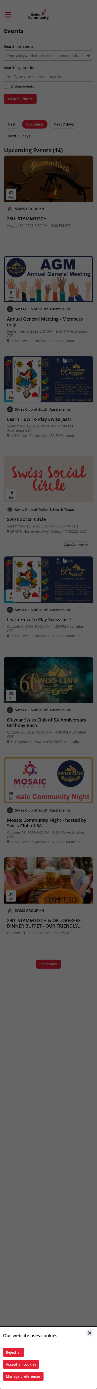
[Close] (89, 1332)
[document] (48, 1357)
